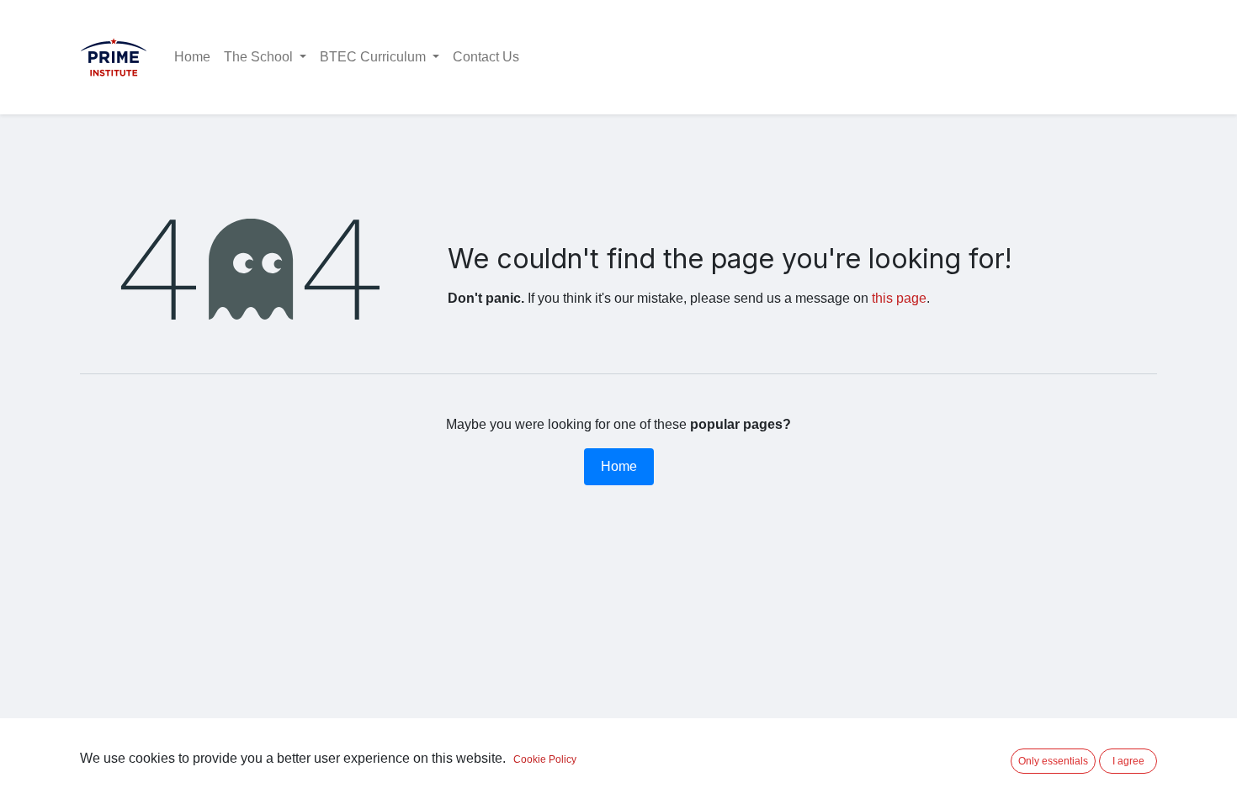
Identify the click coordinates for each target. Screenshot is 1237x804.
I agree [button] (1128, 761)
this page (899, 298)
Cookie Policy (544, 759)
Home (619, 466)
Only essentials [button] (1053, 761)
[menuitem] (192, 57)
